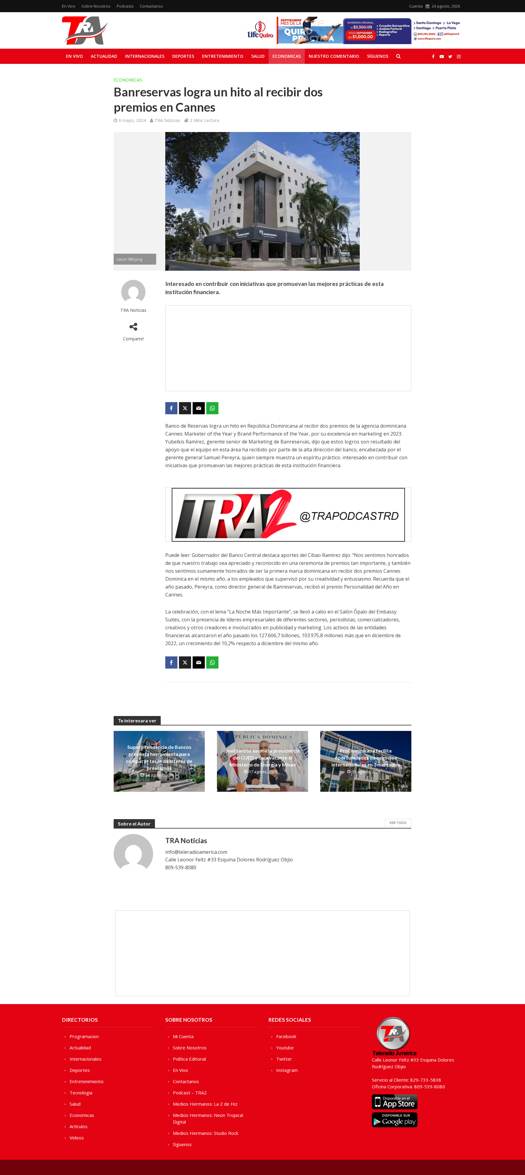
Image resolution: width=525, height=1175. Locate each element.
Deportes (183, 56)
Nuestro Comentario (334, 56)
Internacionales (144, 56)
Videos (77, 1138)
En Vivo (68, 6)
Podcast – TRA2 (190, 1093)
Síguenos (377, 56)
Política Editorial (189, 1059)
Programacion (84, 1036)
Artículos (79, 1126)
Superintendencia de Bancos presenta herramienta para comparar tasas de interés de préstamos (159, 757)
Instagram (287, 1070)
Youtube (285, 1048)
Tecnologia (81, 1093)
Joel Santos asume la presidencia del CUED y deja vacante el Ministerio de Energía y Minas (263, 757)
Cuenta (416, 6)
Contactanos (151, 6)
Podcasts (125, 6)
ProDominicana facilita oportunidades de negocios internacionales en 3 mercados (365, 757)
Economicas (287, 56)
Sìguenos (182, 1144)
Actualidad (104, 56)
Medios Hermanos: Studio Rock (205, 1133)
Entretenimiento (222, 56)
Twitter (284, 1059)
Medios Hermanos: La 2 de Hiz (205, 1104)
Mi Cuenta (183, 1036)
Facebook (286, 1036)
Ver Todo (398, 822)
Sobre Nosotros (96, 6)
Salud (258, 56)
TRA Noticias (167, 120)
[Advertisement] (288, 348)
